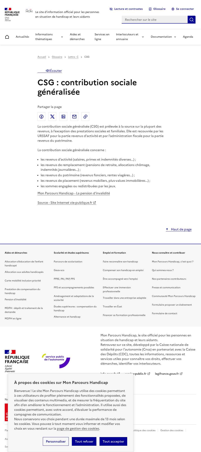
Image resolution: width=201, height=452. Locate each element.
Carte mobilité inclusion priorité (23, 280)
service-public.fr (135, 374)
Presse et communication (166, 287)
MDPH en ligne (13, 318)
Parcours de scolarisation (68, 261)
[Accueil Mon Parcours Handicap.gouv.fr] (37, 14)
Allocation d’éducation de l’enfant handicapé (24, 263)
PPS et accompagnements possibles (74, 287)
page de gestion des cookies (78, 428)
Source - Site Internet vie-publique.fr (64, 202)
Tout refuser (84, 441)
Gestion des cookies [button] (171, 430)
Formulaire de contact (164, 313)
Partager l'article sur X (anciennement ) (52, 116)
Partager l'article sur (41, 116)
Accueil (41, 57)
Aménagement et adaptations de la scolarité (74, 298)
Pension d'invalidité (15, 299)
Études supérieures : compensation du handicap (75, 308)
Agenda (188, 37)
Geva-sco (59, 270)
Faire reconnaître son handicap (120, 261)
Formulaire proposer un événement (172, 305)
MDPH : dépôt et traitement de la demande (24, 310)
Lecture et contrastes (128, 9)
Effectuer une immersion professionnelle (117, 289)
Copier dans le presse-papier (85, 116)
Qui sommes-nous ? (163, 270)
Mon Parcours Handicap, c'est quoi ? (172, 261)
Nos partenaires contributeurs (169, 279)
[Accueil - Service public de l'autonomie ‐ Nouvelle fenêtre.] (56, 361)
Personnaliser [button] (56, 441)
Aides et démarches (77, 36)
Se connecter (185, 9)
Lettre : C (73, 57)
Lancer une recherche (192, 20)
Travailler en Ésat (112, 306)
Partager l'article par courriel (74, 116)
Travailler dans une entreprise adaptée (124, 298)
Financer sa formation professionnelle (124, 315)
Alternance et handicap (67, 317)
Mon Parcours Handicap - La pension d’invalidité (73, 193)
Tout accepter (113, 441)
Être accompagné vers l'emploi (120, 279)
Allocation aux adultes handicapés (24, 272)
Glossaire (159, 9)
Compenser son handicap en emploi (123, 270)
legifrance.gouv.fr (167, 374)
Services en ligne (102, 36)
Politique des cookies (143, 430)
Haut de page (181, 229)
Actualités (22, 37)
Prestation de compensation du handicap (22, 291)
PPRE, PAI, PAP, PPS (64, 279)
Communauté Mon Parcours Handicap (174, 296)
